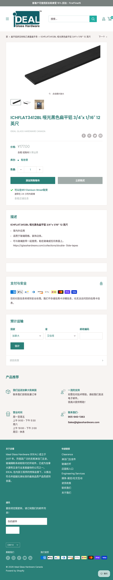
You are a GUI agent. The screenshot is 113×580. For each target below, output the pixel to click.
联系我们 (66, 487)
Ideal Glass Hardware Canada (27, 131)
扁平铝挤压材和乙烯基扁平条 (24, 36)
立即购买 (80, 180)
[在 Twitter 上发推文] (95, 135)
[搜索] (93, 19)
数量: (13, 169)
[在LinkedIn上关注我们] (30, 558)
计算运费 (33, 152)
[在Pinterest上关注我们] (19, 558)
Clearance (67, 454)
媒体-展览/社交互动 (72, 478)
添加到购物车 (33, 180)
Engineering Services (73, 473)
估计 (17, 345)
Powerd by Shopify (15, 570)
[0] (110, 19)
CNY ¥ (10, 545)
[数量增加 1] (40, 169)
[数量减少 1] (21, 169)
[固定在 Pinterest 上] (89, 135)
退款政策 (14, 360)
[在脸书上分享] (84, 135)
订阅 (12, 530)
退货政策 (66, 483)
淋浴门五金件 (69, 459)
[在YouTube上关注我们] (25, 558)
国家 (12, 329)
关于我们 (66, 492)
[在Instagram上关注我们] (13, 558)
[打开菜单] (7, 19)
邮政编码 (84, 329)
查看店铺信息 (22, 198)
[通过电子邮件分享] (100, 135)
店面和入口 (67, 468)
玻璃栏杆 (66, 463)
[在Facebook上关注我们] (8, 558)
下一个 (102, 36)
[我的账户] (103, 18)
